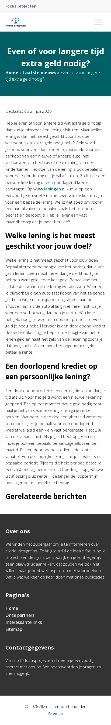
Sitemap (13, 629)
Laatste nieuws (39, 73)
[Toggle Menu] (98, 22)
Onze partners (19, 615)
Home (11, 73)
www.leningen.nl (49, 188)
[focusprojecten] (15, 22)
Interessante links (23, 622)
